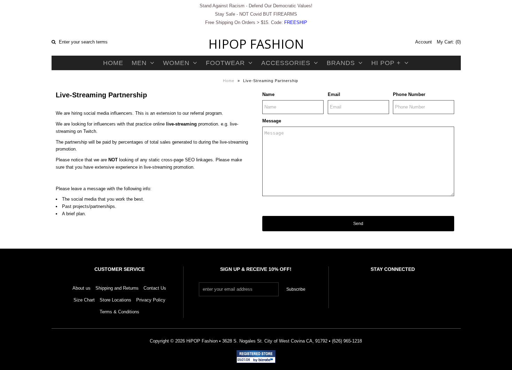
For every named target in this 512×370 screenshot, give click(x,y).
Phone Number (409, 94)
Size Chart (84, 300)
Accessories (285, 62)
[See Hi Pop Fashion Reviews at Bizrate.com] (256, 356)
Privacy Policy (150, 300)
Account (423, 42)
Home (113, 62)
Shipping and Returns (117, 288)
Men (139, 62)
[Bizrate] (267, 360)
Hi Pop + (386, 62)
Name (268, 94)
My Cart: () (449, 42)
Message (271, 120)
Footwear (225, 62)
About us (81, 288)
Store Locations (115, 300)
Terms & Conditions (119, 311)
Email (334, 94)
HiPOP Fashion (256, 44)
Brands (341, 62)
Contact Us (154, 288)
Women (176, 62)
